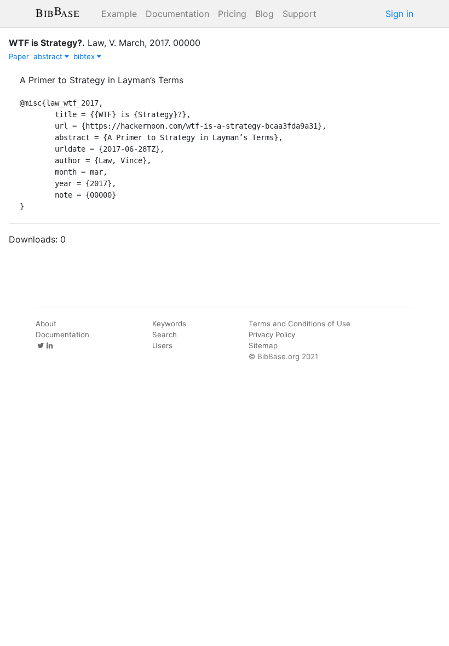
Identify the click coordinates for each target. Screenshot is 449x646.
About (46, 323)
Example (119, 13)
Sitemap (263, 345)
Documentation (177, 13)
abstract (49, 56)
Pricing (232, 13)
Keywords (169, 323)
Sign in (399, 13)
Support (299, 13)
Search (164, 334)
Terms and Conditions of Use (299, 323)
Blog (264, 13)
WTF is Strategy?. (47, 42)
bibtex (85, 56)
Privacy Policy (272, 334)
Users (162, 345)
